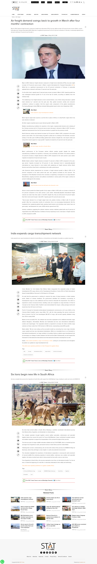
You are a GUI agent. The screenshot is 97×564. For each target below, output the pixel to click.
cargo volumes (47, 351)
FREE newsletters (35, 2)
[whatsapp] (18, 93)
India (24, 351)
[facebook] (71, 2)
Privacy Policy (53, 556)
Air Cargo (18, 17)
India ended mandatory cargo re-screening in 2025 (39, 340)
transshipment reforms (38, 351)
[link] (18, 108)
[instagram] (79, 2)
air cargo (29, 351)
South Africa (60, 471)
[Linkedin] (18, 97)
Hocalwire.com (82, 562)
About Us (29, 556)
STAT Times (23, 501)
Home (13, 14)
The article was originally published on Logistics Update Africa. (38, 465)
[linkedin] (75, 2)
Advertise (35, 556)
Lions (32, 474)
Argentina (67, 471)
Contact (46, 556)
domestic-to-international (28, 354)
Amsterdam (25, 474)
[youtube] (77, 2)
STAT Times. (22, 562)
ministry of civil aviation (57, 351)
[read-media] (26, 112)
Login (65, 2)
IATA (73, 85)
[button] (48, 27)
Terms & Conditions (62, 556)
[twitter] (72, 2)
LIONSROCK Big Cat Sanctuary (49, 471)
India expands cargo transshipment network (42, 112)
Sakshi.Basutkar (24, 529)
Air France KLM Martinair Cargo (29, 471)
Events (43, 2)
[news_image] (15, 499)
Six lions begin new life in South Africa (41, 146)
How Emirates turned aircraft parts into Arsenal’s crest (44, 185)
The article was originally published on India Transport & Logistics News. (40, 346)
